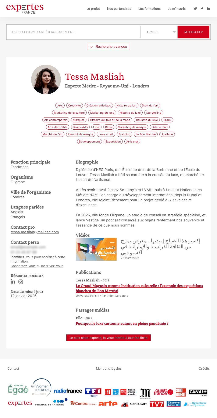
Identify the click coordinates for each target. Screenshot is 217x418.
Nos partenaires (119, 9)
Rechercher (193, 32)
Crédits (204, 368)
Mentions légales (109, 368)
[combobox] (74, 32)
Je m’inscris (177, 9)
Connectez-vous (23, 266)
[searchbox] (73, 32)
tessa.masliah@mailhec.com (35, 232)
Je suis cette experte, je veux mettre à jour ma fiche (108, 338)
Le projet (93, 9)
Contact (13, 368)
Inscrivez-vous (52, 266)
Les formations (149, 9)
